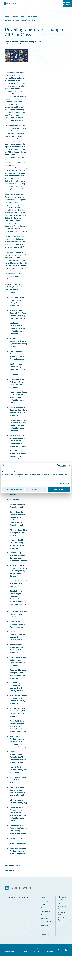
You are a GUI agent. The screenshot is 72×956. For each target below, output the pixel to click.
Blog (22, 16)
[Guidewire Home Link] (18, 888)
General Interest (32, 16)
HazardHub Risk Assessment (45, 930)
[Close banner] (69, 465)
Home (7, 16)
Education (44, 915)
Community (44, 901)
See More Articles (11, 865)
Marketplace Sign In (61, 913)
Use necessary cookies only (13, 489)
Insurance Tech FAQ (47, 922)
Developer (44, 908)
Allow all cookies (59, 489)
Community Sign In (61, 902)
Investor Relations (46, 918)
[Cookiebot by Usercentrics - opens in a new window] (58, 465)
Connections (44, 904)
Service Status (45, 934)
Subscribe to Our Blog (13, 870)
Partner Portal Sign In (62, 919)
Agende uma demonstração (67, 3)
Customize (35, 489)
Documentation (45, 911)
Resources (15, 16)
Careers (43, 897)
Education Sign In (62, 907)
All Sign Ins (63, 897)
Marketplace (44, 925)
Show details (63, 483)
